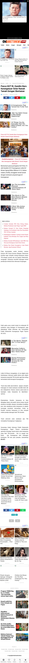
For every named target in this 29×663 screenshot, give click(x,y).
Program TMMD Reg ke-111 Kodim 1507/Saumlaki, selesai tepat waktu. (7, 593)
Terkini (2, 45)
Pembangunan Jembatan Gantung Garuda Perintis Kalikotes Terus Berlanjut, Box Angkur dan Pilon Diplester (16, 236)
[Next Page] (17, 520)
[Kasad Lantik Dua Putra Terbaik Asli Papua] (22, 604)
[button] (6, 97)
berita (13, 514)
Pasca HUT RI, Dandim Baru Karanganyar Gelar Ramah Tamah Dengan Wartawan (15, 161)
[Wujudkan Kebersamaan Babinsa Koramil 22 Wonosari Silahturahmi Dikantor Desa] (22, 615)
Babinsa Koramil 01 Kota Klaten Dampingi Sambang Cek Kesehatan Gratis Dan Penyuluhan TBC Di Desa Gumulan (16, 230)
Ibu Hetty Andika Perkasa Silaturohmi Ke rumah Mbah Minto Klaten (8, 626)
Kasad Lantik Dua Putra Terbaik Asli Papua (6, 603)
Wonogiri (19, 45)
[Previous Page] (11, 520)
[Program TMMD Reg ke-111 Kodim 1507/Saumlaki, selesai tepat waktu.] (22, 594)
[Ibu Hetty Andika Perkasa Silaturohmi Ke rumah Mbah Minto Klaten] (22, 627)
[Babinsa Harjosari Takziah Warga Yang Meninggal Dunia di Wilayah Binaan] (22, 637)
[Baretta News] (14, 42)
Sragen (13, 45)
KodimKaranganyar (7, 159)
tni (16, 514)
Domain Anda (4, 649)
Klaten (7, 45)
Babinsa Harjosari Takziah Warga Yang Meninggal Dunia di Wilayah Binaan (7, 636)
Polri (24, 45)
